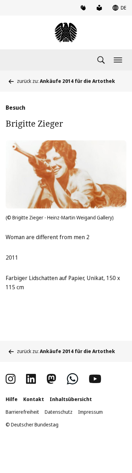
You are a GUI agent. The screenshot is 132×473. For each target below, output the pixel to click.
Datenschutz (59, 411)
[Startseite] (66, 32)
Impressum (90, 411)
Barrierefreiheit (22, 411)
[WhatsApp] (72, 378)
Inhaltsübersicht (71, 399)
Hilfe (12, 399)
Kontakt (33, 399)
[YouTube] (95, 378)
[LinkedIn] (31, 378)
